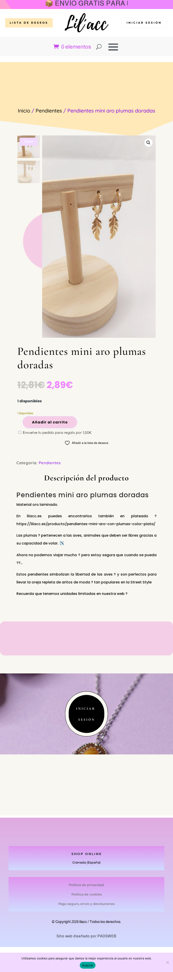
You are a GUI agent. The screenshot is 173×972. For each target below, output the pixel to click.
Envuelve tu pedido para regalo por (57, 432)
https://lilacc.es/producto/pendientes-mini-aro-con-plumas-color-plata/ (85, 523)
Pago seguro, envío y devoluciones (86, 904)
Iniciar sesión (144, 22)
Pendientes (49, 110)
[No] (167, 962)
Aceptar (87, 965)
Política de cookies (86, 894)
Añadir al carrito (50, 422)
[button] (148, 143)
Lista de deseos (29, 22)
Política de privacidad (86, 885)
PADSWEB (107, 936)
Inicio (24, 110)
